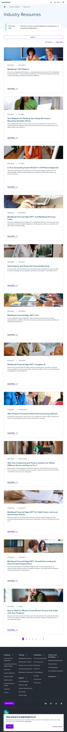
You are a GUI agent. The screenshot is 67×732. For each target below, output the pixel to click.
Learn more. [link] (28, 721)
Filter (33, 37)
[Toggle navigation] (63, 2)
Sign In (58, 2)
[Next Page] (43, 639)
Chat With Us (9, 703)
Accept (10, 726)
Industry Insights (14, 7)
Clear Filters (59, 42)
